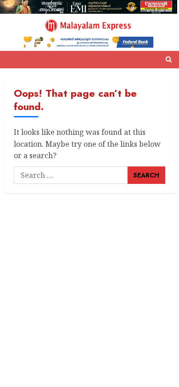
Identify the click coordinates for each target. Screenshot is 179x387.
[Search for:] (71, 175)
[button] (168, 59)
